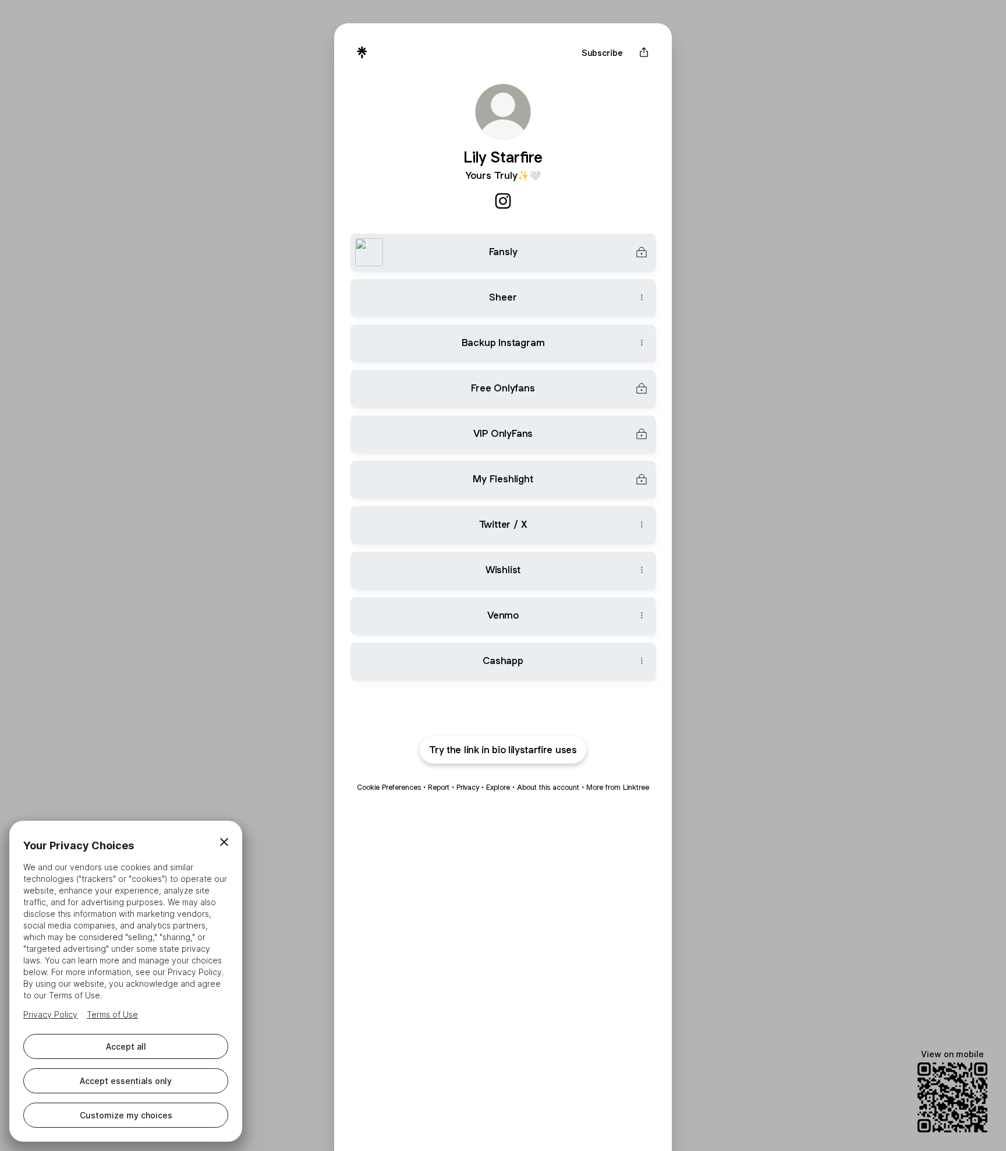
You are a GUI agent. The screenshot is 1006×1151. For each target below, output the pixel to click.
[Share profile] (644, 52)
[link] (503, 201)
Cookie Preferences (389, 787)
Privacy (467, 787)
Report (438, 787)
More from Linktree (617, 787)
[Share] (642, 298)
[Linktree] (362, 52)
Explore (498, 787)
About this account (548, 787)
